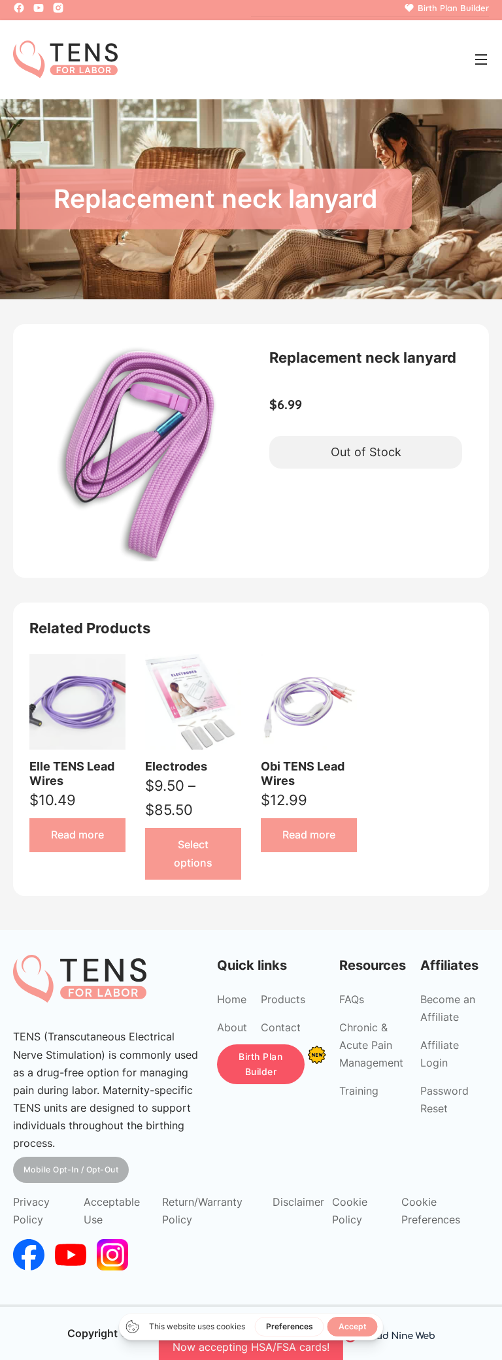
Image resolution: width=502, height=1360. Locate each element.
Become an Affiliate (447, 1008)
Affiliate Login (439, 1053)
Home (231, 999)
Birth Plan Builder (260, 1064)
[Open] (481, 59)
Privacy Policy (31, 1210)
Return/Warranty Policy (202, 1210)
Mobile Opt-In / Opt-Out (71, 1169)
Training (358, 1090)
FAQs (351, 999)
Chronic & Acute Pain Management (371, 1045)
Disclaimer (298, 1201)
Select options (193, 853)
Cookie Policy (349, 1210)
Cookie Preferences (430, 1210)
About (232, 1027)
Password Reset (444, 1099)
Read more (77, 834)
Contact (281, 1027)
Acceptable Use (112, 1210)
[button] (225, 358)
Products (283, 999)
